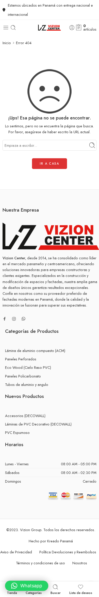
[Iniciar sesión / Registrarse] (72, 28)
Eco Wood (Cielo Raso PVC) (28, 367)
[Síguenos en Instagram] (14, 318)
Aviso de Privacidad (16, 552)
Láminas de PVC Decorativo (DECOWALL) (38, 424)
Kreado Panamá (60, 541)
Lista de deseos (80, 592)
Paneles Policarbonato (23, 376)
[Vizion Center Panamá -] (49, 28)
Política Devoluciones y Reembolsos (67, 552)
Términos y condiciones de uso (40, 563)
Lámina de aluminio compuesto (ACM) (35, 350)
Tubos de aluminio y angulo (26, 384)
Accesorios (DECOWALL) (25, 415)
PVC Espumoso (17, 432)
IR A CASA (49, 163)
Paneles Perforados (20, 359)
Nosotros (79, 563)
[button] (26, 586)
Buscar (56, 592)
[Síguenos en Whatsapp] (23, 318)
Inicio (7, 42)
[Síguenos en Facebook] (5, 319)
